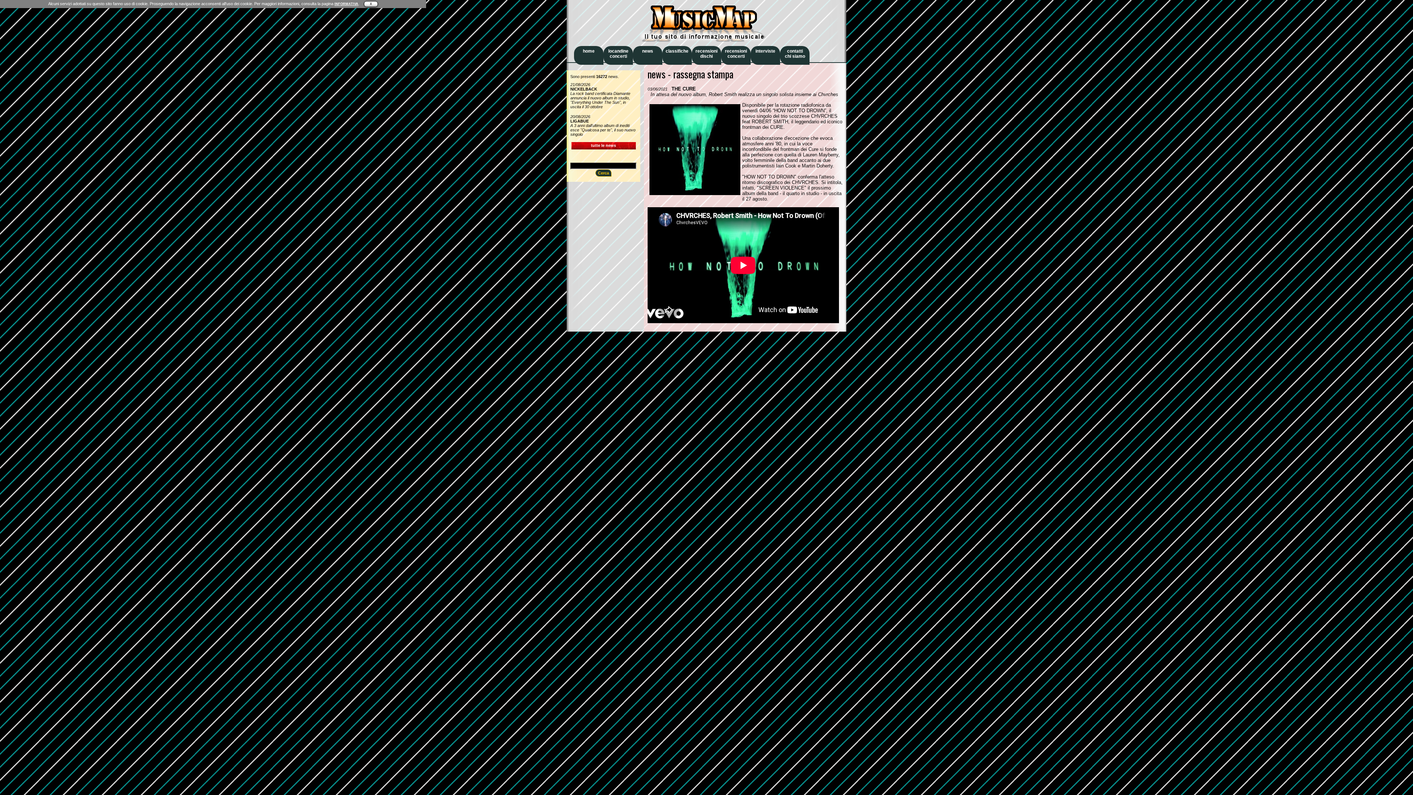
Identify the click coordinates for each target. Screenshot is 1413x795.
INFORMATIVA (346, 4)
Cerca (603, 173)
